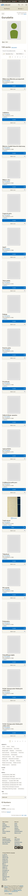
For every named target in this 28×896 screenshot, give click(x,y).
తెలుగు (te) (4, 875)
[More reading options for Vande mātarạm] (24, 530)
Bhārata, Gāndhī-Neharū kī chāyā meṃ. (13, 146)
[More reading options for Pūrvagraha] (24, 597)
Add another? (14, 47)
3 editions (4, 83)
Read (12, 527)
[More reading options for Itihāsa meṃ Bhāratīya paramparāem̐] (24, 89)
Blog (3, 829)
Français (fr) (5, 862)
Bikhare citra (6, 180)
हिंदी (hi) (4, 864)
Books (15, 825)
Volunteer (4, 825)
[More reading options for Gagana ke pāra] (24, 223)
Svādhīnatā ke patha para (9, 482)
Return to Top (17, 832)
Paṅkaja (4, 314)
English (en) (5, 859)
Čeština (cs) (5, 856)
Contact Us (17, 840)
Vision (3, 823)
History (25, 14)
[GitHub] (21, 847)
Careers (4, 828)
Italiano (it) (4, 867)
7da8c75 (10, 893)
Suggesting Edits (18, 842)
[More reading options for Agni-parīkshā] (24, 459)
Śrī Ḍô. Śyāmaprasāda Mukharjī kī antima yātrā (12, 689)
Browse (20, 8)
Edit (3, 13)
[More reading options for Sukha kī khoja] (24, 425)
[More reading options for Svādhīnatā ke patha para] (24, 492)
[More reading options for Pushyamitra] (24, 631)
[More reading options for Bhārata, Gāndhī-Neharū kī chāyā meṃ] (24, 156)
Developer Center (6, 839)
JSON (25, 815)
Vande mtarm (6, 520)
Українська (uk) (5, 876)
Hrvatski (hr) (5, 865)
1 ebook (10, 525)
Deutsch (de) (5, 857)
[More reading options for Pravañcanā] (24, 391)
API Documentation (6, 840)
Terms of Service (6, 831)
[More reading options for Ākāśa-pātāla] (24, 290)
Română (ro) (5, 871)
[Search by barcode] (22, 4)
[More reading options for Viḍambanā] (24, 564)
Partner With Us (6, 826)
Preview (15, 518)
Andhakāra (5, 113)
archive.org (6, 891)
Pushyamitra (6, 621)
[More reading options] (25, 527)
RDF (22, 815)
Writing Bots (5, 843)
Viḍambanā (5, 554)
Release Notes (17, 845)
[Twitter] (18, 847)
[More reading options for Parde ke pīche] (24, 358)
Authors (16, 826)
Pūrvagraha (5, 588)
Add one (8, 811)
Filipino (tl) (4, 879)
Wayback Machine (17, 890)
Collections (16, 829)
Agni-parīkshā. (6, 449)
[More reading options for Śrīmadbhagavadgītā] (24, 665)
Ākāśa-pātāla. (6, 281)
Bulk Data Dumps (6, 842)
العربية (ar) (4, 854)
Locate (14, 86)
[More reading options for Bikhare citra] (24, 190)
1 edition (4, 592)
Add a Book (17, 843)
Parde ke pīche (6, 348)
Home (15, 823)
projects (6, 890)
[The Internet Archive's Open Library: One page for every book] (6, 4)
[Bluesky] (15, 847)
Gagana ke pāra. (7, 213)
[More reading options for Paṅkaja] (24, 324)
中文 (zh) (4, 878)
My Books (7, 8)
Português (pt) (5, 870)
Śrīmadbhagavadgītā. (8, 655)
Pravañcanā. (6, 382)
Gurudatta (7, 80)
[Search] (19, 4)
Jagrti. (4, 247)
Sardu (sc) (4, 873)
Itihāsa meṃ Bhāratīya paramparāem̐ (13, 79)
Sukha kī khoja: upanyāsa (9, 415)
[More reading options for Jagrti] (24, 257)
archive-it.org (15, 891)
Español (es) (5, 860)
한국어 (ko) (4, 868)
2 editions (4, 117)
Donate (14, 1)
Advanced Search (18, 831)
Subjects (16, 828)
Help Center (17, 839)
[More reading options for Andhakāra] (24, 122)
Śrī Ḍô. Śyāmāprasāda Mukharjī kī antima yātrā (12, 725)
